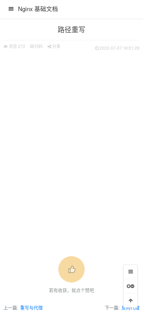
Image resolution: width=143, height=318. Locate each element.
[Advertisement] (71, 127)
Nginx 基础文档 (38, 9)
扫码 (38, 46)
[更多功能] (130, 286)
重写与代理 (31, 307)
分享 (55, 46)
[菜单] (130, 272)
